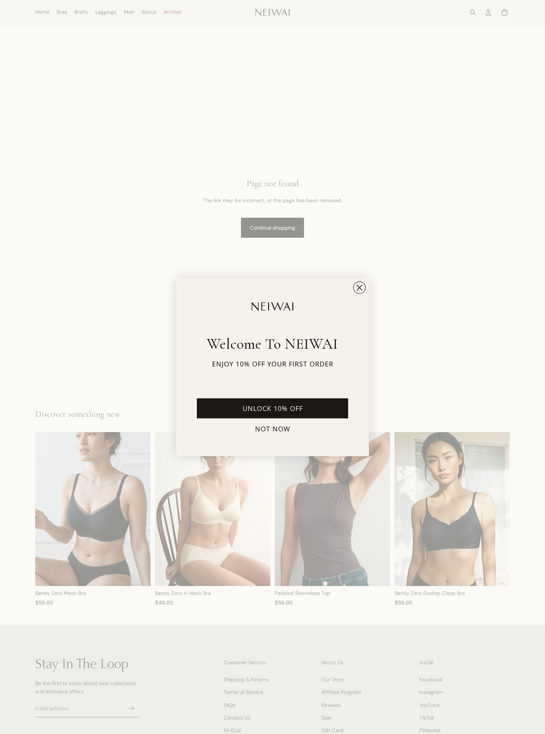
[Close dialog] (359, 287)
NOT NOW (272, 428)
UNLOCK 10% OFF (272, 408)
